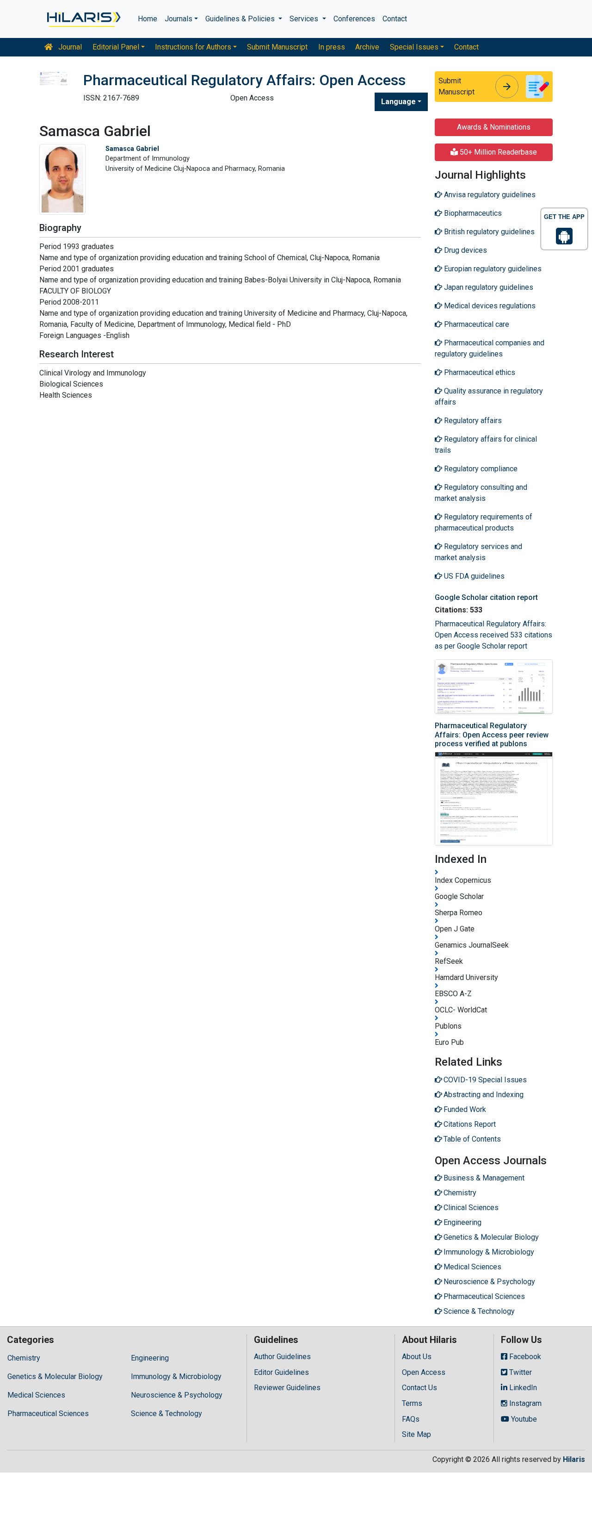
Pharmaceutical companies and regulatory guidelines (489, 348)
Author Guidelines (282, 1356)
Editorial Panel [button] (115, 47)
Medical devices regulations (489, 305)
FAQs (410, 1419)
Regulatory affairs (472, 420)
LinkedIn (522, 1387)
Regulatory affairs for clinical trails (486, 445)
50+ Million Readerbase (497, 152)
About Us (417, 1356)
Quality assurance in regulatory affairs (489, 396)
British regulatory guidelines (488, 231)
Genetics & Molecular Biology (55, 1376)
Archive (367, 47)
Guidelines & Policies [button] (241, 18)
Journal (69, 47)
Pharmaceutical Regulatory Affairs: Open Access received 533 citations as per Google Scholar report (493, 634)
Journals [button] (178, 18)
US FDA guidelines (473, 576)
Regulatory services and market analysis (478, 552)
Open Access (423, 1372)
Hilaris (574, 1459)
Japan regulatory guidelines (487, 287)
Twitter (519, 1372)
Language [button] (398, 101)
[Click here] (83, 19)
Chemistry (23, 1358)
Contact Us (419, 1387)
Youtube (523, 1419)
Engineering (150, 1358)
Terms (412, 1403)
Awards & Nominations (493, 127)
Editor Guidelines (281, 1372)
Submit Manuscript (277, 47)
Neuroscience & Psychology (176, 1395)
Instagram (524, 1403)
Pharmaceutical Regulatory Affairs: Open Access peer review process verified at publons (492, 734)
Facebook (524, 1356)
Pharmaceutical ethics (478, 372)
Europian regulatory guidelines (492, 268)
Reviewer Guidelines (287, 1387)
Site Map (416, 1434)
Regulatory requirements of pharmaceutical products (483, 522)
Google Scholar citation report (486, 597)
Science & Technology (166, 1413)
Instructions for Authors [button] (193, 47)
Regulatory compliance (480, 468)
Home (147, 18)
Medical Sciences (36, 1395)
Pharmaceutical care (475, 324)
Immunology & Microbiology (176, 1376)
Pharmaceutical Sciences (48, 1413)
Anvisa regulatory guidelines (489, 194)
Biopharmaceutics (472, 213)
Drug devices (464, 250)
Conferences (354, 18)
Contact (394, 18)
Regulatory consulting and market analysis (481, 493)
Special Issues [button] (414, 47)
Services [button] (305, 18)
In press (331, 47)
